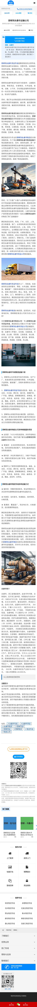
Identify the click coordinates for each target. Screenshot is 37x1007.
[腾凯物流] (3, 930)
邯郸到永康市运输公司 (18, 20)
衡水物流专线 (27, 913)
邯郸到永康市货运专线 (9, 63)
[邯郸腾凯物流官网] (11, 3)
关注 (30, 13)
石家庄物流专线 (27, 908)
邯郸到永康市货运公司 (16, 254)
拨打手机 (11, 1005)
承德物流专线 (27, 903)
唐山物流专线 (10, 923)
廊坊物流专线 (10, 918)
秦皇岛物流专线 (27, 918)
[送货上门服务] (27, 853)
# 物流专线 (29, 729)
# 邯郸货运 (6, 729)
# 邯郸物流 (18, 729)
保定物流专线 (10, 903)
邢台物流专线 (10, 913)
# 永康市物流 (7, 726)
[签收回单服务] (9, 880)
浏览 (19, 13)
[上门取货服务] (9, 853)
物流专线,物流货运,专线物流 (18, 996)
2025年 (7, 13)
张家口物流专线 (27, 923)
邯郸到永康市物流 (24, 137)
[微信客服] (18, 1004)
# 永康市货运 (26, 724)
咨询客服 (19, 756)
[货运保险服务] (27, 880)
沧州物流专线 (10, 908)
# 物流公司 (6, 732)
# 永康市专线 (12, 724)
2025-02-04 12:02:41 (20, 30)
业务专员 (19, 749)
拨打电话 (25, 1005)
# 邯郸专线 (20, 726)
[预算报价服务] (27, 866)
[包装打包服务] (9, 866)
